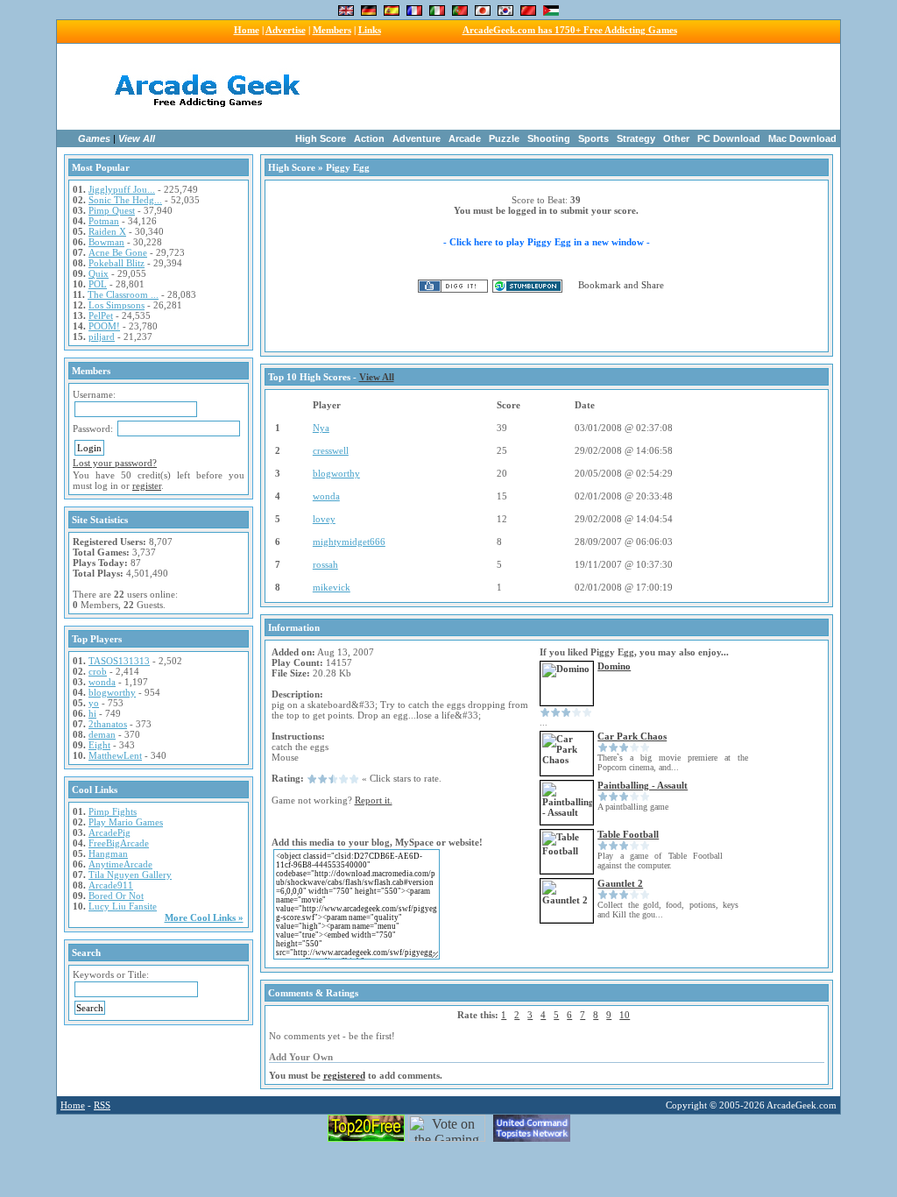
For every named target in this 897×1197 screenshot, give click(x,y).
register (146, 485)
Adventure (416, 138)
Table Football (628, 834)
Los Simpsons (116, 305)
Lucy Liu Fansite (122, 906)
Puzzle (504, 138)
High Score (320, 138)
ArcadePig (109, 832)
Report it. (373, 800)
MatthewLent (115, 755)
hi (92, 713)
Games (94, 138)
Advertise (285, 30)
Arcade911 (110, 885)
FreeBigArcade (118, 843)
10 (624, 1014)
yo (93, 703)
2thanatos (107, 724)
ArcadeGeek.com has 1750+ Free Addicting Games (570, 30)
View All (136, 138)
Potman (103, 221)
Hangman (108, 853)
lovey (324, 519)
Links (369, 30)
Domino (614, 666)
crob (97, 671)
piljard (101, 336)
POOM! (104, 326)
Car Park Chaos (632, 736)
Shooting (548, 138)
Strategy (636, 138)
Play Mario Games (125, 822)
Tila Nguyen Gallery (130, 874)
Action (369, 138)
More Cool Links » (204, 917)
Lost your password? (115, 462)
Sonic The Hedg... (125, 200)
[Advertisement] (561, 86)
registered (344, 1075)
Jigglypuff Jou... (121, 189)
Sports (593, 138)
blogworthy (112, 692)
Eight (99, 745)
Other (676, 138)
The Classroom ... (123, 294)
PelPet (100, 315)
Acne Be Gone (117, 252)
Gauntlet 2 (620, 883)
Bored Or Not (116, 895)
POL (97, 284)
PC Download (728, 138)
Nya (321, 427)
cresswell (331, 450)
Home (246, 30)
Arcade (464, 138)
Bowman (106, 242)
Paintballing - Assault (642, 785)
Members (332, 30)
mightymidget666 (349, 541)
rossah (325, 564)
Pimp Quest (111, 210)
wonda (102, 681)
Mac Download (802, 138)
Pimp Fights (112, 811)
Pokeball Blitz (116, 263)
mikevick (331, 587)
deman (102, 734)
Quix (98, 273)
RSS (102, 1105)
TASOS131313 (119, 660)
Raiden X (107, 231)
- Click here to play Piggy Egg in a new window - (546, 242)
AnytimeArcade (120, 864)
